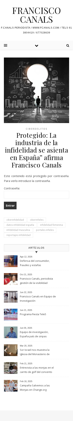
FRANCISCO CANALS (36, 14)
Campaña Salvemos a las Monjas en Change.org (35, 387)
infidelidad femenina (51, 225)
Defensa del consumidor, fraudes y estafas (35, 263)
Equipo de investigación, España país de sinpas (34, 334)
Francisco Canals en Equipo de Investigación (38, 298)
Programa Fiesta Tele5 (33, 314)
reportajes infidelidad (18, 235)
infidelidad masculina (18, 230)
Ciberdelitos (36, 128)
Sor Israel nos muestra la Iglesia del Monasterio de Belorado (35, 352)
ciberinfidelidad (15, 219)
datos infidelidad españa (20, 225)
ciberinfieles (36, 219)
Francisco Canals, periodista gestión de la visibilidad (36, 281)
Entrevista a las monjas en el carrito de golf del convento (37, 370)
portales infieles (45, 230)
